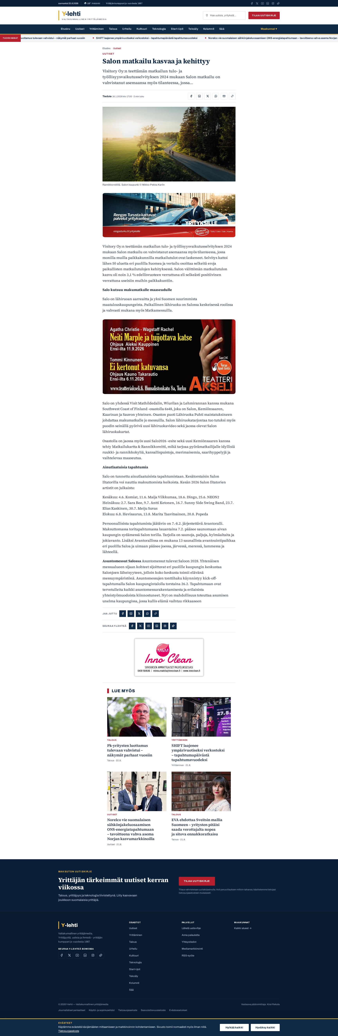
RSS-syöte (188, 955)
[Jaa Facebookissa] (191, 96)
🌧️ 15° (92, 3)
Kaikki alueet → (243, 928)
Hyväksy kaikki (265, 1027)
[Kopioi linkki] (232, 96)
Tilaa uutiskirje (264, 15)
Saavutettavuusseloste (153, 1010)
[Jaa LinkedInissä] (199, 96)
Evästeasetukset (178, 1010)
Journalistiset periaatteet (71, 1010)
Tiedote (107, 96)
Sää (221, 28)
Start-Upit (177, 28)
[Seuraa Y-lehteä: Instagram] (272, 3)
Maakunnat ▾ (269, 28)
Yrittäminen (96, 28)
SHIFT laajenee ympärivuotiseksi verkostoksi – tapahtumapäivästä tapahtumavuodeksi (118, 38)
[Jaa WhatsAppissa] (215, 96)
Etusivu (65, 28)
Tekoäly (193, 28)
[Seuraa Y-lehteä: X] (257, 3)
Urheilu (126, 28)
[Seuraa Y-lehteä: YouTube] (262, 3)
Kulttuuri (142, 28)
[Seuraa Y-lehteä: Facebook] (251, 3)
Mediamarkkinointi (192, 948)
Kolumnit (208, 28)
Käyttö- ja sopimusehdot (102, 1010)
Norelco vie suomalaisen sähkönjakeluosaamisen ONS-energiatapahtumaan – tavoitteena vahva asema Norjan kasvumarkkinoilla (255, 38)
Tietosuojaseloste (127, 1010)
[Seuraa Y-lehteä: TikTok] (278, 3)
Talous (113, 28)
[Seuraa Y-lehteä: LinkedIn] (267, 3)
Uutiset (79, 28)
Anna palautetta (191, 935)
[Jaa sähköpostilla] (224, 96)
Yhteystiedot (189, 942)
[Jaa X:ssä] (207, 96)
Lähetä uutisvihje (191, 928)
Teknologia (159, 28)
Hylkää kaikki (234, 1027)
